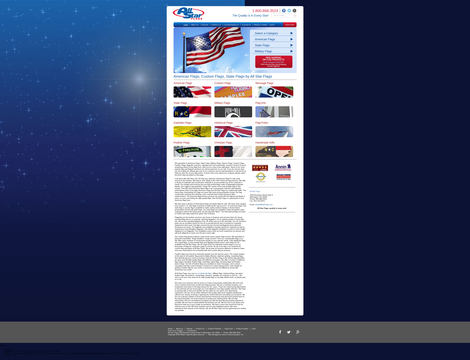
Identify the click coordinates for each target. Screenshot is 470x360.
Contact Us (216, 25)
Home (186, 25)
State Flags (262, 45)
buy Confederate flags (203, 273)
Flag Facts (246, 25)
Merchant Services (261, 181)
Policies (205, 25)
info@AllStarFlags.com (264, 205)
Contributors (191, 331)
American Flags (265, 39)
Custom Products (231, 25)
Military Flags (263, 51)
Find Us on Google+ (175, 331)
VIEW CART (289, 25)
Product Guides (260, 25)
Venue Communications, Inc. (233, 335)
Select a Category (266, 33)
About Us (195, 25)
